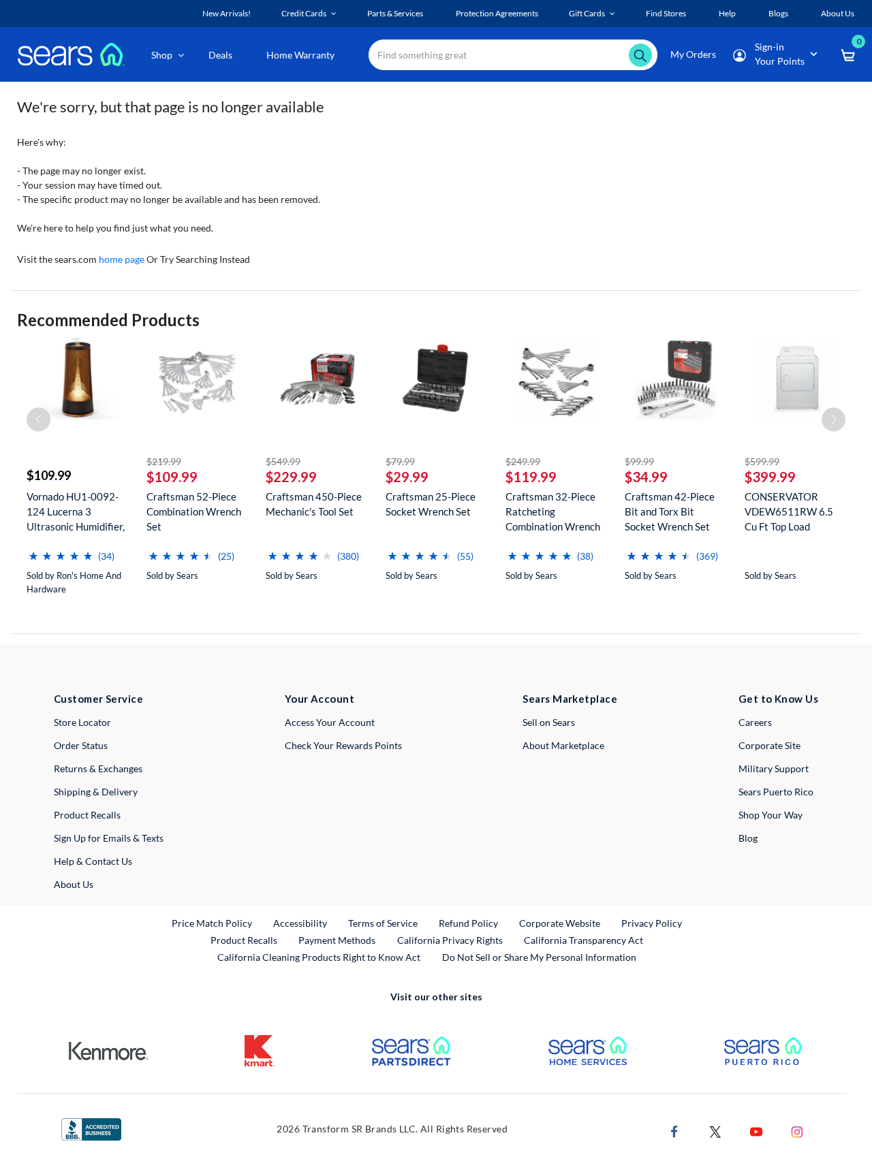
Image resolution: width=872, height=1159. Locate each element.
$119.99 (531, 477)
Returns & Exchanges (98, 768)
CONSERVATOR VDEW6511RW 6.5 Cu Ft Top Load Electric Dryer (789, 511)
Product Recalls (87, 815)
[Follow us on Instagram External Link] (797, 1131)
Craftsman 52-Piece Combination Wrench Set (193, 511)
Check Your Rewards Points (343, 745)
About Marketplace (563, 745)
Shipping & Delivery (96, 791)
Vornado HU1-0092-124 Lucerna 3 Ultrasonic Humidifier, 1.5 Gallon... (76, 511)
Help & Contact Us (93, 861)
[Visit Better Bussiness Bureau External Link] (91, 1128)
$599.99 (762, 461)
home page (121, 259)
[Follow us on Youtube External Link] (756, 1131)
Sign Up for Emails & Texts (109, 838)
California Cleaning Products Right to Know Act (318, 957)
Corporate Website (560, 923)
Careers (755, 722)
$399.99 (770, 477)
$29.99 (407, 477)
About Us (73, 884)
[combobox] (513, 54)
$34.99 (646, 477)
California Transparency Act (583, 940)
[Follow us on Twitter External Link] (715, 1131)
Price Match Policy (212, 923)
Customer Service (98, 699)
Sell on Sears (549, 722)
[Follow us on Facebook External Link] (674, 1131)
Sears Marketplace (570, 699)
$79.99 (400, 461)
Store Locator (82, 722)
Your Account (319, 699)
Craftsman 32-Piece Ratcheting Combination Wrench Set (552, 511)
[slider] (61, 550)
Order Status (81, 745)
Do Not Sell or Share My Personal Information (539, 957)
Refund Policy (468, 923)
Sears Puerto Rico (775, 791)
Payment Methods (336, 940)
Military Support (773, 768)
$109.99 (49, 475)
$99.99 (639, 461)
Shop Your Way (770, 815)
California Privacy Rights (450, 940)
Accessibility (300, 923)
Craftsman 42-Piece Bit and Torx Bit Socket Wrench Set (670, 511)
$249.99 (522, 461)
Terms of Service (383, 923)
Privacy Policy (651, 923)
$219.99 (163, 461)
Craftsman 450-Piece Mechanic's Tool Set (314, 504)
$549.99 (283, 461)
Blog (748, 838)
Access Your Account (330, 722)
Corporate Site (769, 745)
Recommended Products (108, 320)
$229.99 (291, 477)
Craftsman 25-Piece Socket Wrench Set (431, 504)
